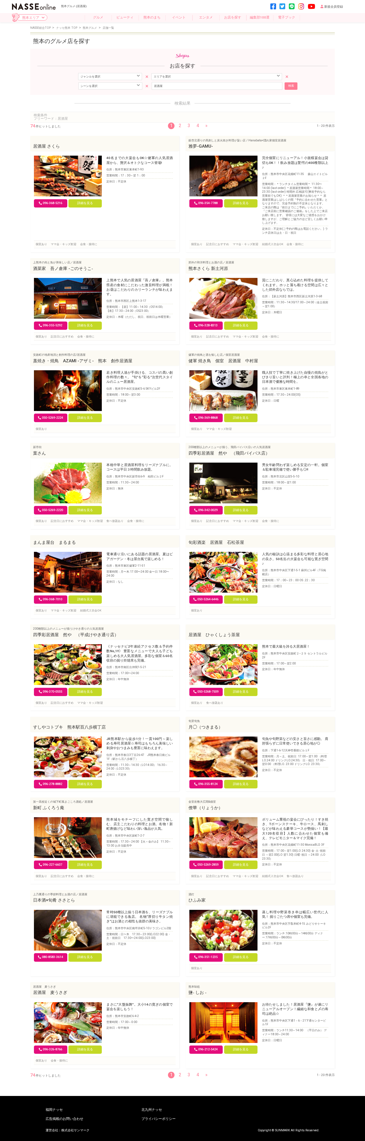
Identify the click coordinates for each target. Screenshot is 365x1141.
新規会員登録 (333, 7)
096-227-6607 (52, 865)
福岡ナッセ (54, 1110)
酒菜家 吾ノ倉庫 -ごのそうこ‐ (63, 268)
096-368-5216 (52, 203)
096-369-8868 (208, 418)
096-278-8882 (52, 784)
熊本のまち (152, 17)
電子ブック (286, 17)
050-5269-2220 (52, 510)
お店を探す (232, 17)
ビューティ (124, 17)
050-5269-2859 (207, 865)
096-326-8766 (52, 1049)
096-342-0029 (208, 510)
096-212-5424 (208, 1049)
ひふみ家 (197, 900)
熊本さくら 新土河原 (208, 268)
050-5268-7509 (207, 691)
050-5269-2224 (52, 418)
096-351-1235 (208, 957)
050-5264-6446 (207, 599)
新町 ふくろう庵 (48, 807)
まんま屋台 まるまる (54, 542)
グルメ (98, 17)
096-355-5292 (52, 325)
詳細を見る (85, 203)
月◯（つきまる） (205, 727)
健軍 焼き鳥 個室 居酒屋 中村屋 (223, 360)
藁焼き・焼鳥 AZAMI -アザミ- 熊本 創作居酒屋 (82, 360)
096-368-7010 (52, 599)
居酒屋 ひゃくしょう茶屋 (214, 634)
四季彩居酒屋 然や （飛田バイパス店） (229, 453)
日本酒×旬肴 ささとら (54, 900)
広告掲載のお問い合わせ (64, 1119)
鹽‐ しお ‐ (197, 992)
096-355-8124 (208, 784)
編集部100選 (259, 17)
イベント (179, 17)
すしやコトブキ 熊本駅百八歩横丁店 (69, 727)
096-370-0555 (52, 691)
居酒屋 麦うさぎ (50, 992)
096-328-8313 (208, 325)
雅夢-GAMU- (200, 146)
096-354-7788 (208, 203)
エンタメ (206, 17)
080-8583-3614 (52, 957)
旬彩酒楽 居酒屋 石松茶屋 (216, 542)
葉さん (39, 453)
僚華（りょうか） (205, 807)
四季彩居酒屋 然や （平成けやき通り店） (76, 634)
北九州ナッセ (151, 1110)
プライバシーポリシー (158, 1119)
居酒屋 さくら (46, 146)
